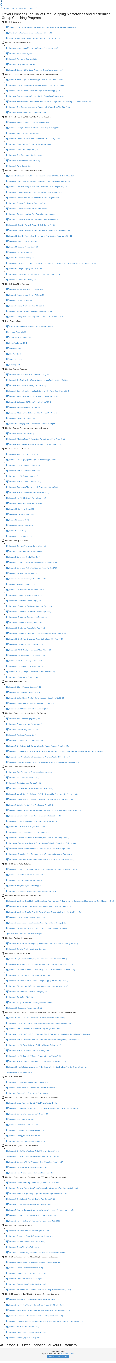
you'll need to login (67, 1353)
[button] (1, 2)
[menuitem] (1, 5)
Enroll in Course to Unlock (58, 1356)
